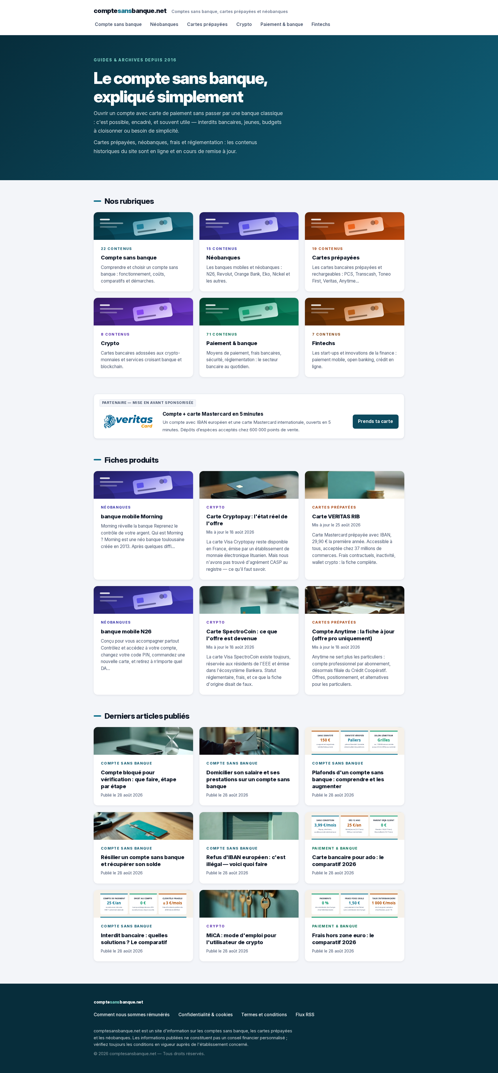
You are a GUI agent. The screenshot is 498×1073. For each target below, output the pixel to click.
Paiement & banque (282, 24)
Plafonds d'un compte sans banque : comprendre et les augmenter (348, 779)
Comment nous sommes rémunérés (131, 1014)
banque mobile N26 (126, 631)
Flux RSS (305, 1014)
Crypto (244, 24)
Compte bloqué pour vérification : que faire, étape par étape (138, 779)
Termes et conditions (264, 1014)
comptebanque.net (130, 10)
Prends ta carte (375, 421)
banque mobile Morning (132, 516)
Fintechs (321, 24)
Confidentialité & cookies (205, 1014)
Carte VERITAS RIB (336, 516)
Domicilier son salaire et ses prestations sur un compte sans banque (248, 779)
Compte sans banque (118, 24)
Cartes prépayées (207, 24)
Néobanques (164, 24)
